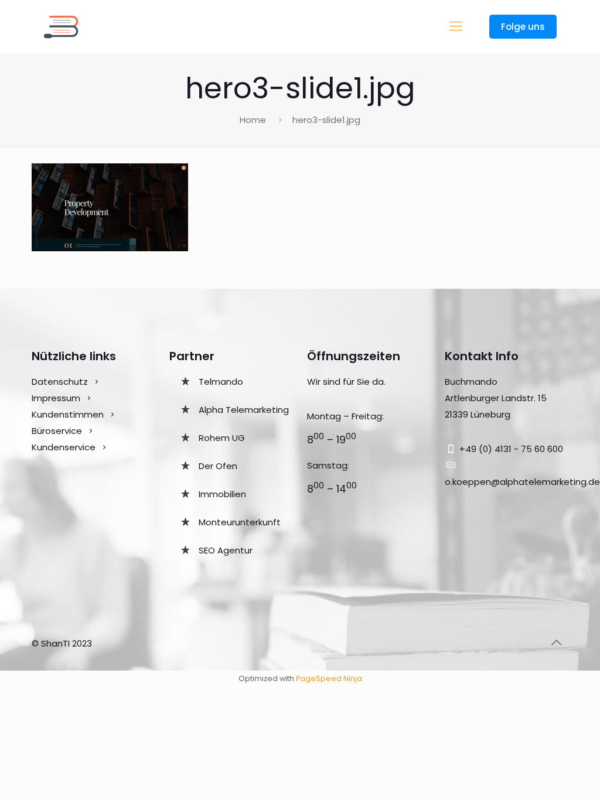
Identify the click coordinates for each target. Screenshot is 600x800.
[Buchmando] (61, 26)
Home (253, 120)
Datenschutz (60, 381)
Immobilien (222, 494)
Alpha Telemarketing (244, 410)
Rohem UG (222, 438)
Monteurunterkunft (240, 522)
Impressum (56, 398)
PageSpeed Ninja (329, 678)
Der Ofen (218, 466)
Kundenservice (65, 447)
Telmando (221, 381)
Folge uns (523, 26)
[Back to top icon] (556, 642)
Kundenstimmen (68, 414)
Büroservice (57, 431)
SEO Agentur (226, 550)
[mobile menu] (456, 26)
